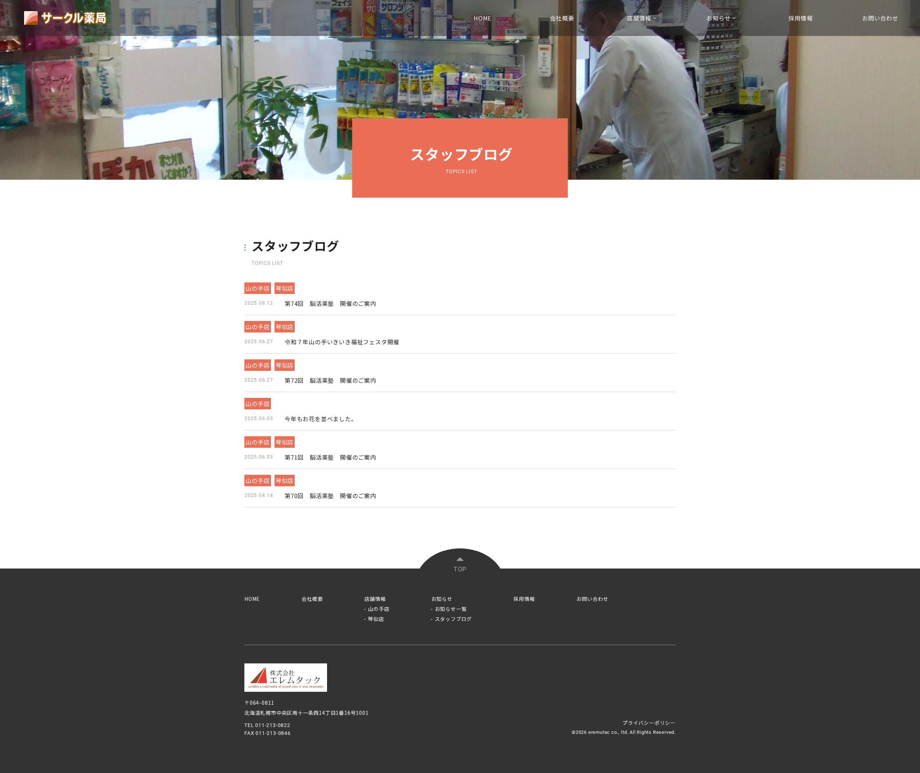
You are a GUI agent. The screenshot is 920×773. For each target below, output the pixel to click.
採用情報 (800, 18)
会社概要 (562, 18)
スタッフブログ (453, 618)
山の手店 (378, 608)
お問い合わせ (880, 18)
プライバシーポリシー (649, 722)
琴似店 (376, 618)
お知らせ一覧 (451, 608)
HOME (482, 18)
